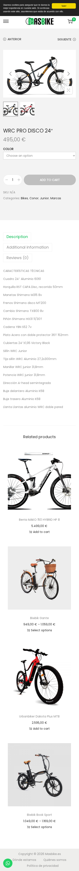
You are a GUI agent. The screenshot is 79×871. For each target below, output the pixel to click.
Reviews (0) (18, 257)
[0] (70, 21)
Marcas (55, 198)
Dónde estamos (24, 860)
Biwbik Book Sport (39, 815)
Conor (34, 198)
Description (17, 236)
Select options (41, 630)
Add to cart (50, 180)
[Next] (68, 73)
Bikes (24, 198)
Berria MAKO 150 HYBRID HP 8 (39, 520)
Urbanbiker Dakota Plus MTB (39, 716)
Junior (44, 198)
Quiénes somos (54, 860)
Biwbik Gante (39, 618)
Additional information (28, 247)
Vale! (64, 5)
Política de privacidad (43, 866)
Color (8, 149)
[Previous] (10, 73)
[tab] (39, 237)
